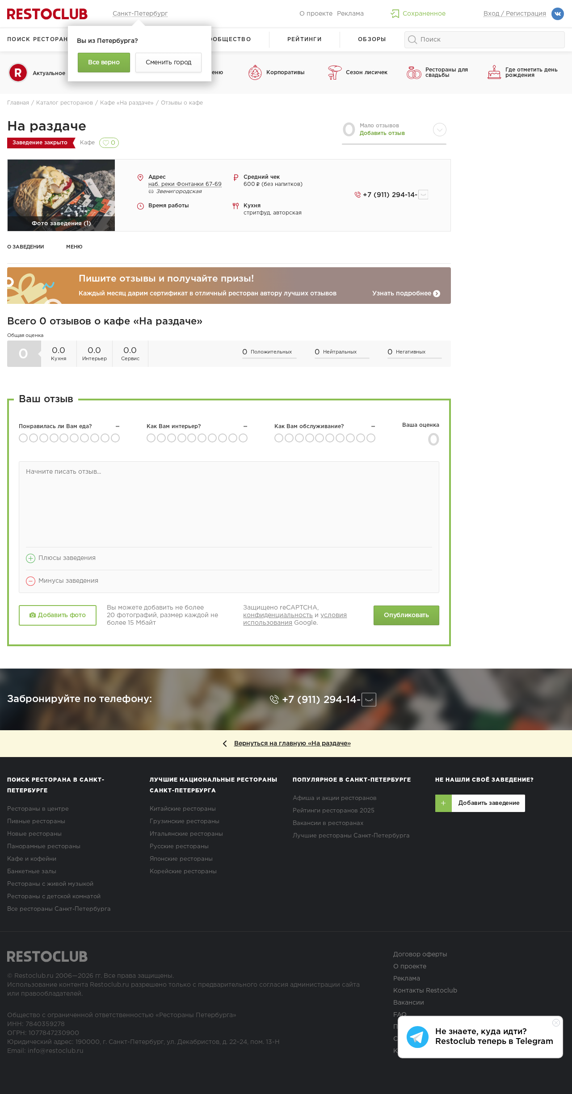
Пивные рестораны (36, 821)
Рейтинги (304, 39)
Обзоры (372, 39)
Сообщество (227, 39)
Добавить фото (61, 615)
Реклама (350, 14)
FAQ (400, 1015)
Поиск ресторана (40, 39)
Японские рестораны (181, 859)
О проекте (315, 14)
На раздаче (46, 127)
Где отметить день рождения (531, 72)
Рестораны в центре (38, 809)
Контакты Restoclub (425, 990)
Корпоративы (285, 72)
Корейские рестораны (183, 871)
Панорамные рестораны (43, 846)
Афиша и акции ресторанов (335, 798)
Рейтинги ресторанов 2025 (333, 810)
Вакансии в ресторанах (328, 823)
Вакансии (408, 1003)
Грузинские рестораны (184, 821)
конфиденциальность (278, 615)
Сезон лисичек (366, 72)
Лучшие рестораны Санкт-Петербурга (351, 835)
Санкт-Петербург (140, 14)
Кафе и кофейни (31, 859)
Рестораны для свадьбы (446, 72)
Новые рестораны (34, 834)
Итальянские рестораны (186, 834)
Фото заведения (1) (61, 223)
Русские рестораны (179, 846)
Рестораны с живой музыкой (50, 884)
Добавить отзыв (382, 133)
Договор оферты (420, 954)
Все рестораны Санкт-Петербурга (59, 909)
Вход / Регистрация (515, 14)
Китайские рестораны (183, 809)
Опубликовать (406, 615)
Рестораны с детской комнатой (54, 896)
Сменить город (168, 62)
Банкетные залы (31, 871)
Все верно (103, 62)
